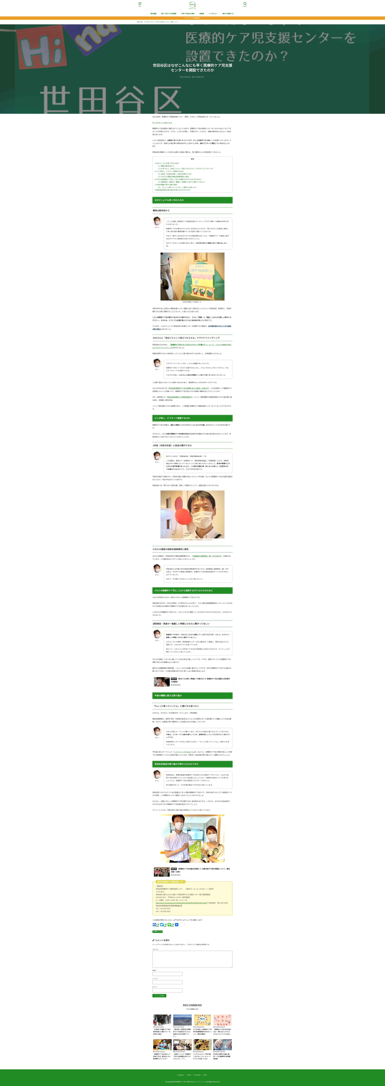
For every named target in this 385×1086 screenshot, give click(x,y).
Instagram (180, 1075)
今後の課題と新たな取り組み (166, 185)
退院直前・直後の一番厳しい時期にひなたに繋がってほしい (181, 182)
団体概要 (153, 13)
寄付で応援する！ (229, 13)
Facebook (197, 1075)
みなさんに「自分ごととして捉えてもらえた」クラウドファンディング (185, 168)
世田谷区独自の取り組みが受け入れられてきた (173, 190)
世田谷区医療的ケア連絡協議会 (178, 397)
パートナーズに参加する (193, 18)
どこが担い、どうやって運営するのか (169, 171)
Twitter (189, 1075)
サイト (154, 987)
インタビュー (213, 13)
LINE (205, 1075)
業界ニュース (158, 931)
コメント (155, 949)
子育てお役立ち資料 (188, 13)
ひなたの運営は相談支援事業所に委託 (173, 177)
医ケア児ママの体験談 (168, 13)
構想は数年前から (166, 166)
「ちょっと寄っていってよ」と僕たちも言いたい (177, 187)
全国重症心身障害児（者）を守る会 (206, 556)
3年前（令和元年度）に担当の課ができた (174, 174)
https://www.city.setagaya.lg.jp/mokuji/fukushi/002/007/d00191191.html (181, 903)
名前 (154, 970)
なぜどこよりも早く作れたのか (167, 163)
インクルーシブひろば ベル (184, 752)
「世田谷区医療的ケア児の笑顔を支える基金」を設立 (187, 388)
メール (155, 978)
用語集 (201, 13)
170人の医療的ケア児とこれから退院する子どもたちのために (178, 179)
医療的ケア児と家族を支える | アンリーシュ (191, 1082)
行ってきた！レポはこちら (162, 123)
